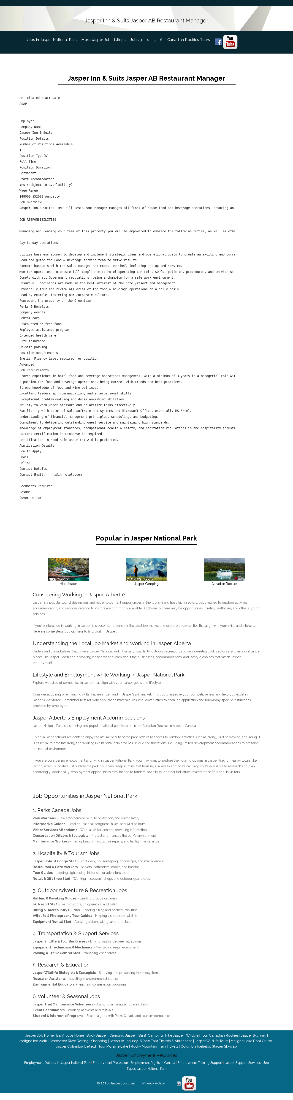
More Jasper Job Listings (103, 40)
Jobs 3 (136, 40)
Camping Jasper (122, 1035)
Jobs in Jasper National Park (54, 40)
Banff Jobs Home (70, 1035)
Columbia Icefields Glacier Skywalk (209, 1046)
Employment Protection (110, 1063)
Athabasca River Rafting (69, 1041)
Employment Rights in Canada (152, 1063)
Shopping (99, 1041)
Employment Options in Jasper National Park (57, 1063)
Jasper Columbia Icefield (76, 1046)
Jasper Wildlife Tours (211, 1041)
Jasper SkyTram (253, 1035)
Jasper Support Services (243, 1063)
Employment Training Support (200, 1063)
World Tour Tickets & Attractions (166, 1041)
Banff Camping (150, 1035)
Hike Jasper (174, 1035)
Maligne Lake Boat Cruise (251, 1041)
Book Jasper (97, 1035)
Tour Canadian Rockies (220, 1035)
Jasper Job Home (39, 1035)
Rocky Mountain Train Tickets (154, 1046)
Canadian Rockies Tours (188, 40)
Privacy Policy (153, 1083)
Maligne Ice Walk (33, 1041)
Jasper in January (124, 1041)
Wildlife (192, 1035)
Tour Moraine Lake (113, 1046)
